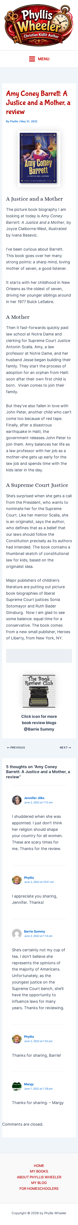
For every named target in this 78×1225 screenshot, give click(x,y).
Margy (29, 1084)
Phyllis (29, 877)
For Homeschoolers (39, 1188)
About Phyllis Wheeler (39, 1177)
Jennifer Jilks (34, 798)
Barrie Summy (34, 931)
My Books (39, 1171)
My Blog (39, 1183)
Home (39, 1165)
